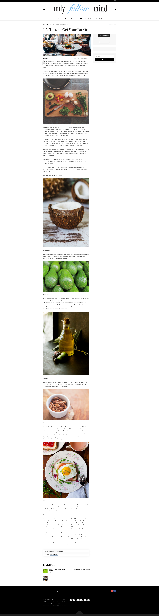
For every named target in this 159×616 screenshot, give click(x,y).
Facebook (115, 1)
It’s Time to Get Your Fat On (54, 577)
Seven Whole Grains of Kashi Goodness (82, 569)
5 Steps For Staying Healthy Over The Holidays (77, 577)
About (69, 0)
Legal (73, 0)
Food (51, 554)
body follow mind (53, 599)
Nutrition (64, 0)
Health (53, 551)
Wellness (53, 0)
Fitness (48, 0)
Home (44, 0)
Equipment (59, 0)
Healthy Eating (59, 551)
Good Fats (49, 551)
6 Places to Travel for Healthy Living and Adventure (57, 570)
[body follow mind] (79, 9)
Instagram (114, 1)
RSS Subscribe (112, 24)
